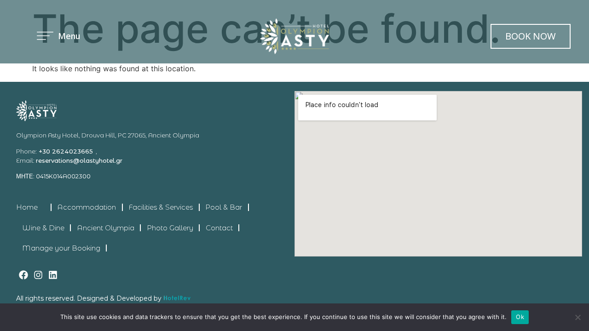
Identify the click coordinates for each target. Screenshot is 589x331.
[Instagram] (38, 275)
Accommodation (86, 207)
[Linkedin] (53, 275)
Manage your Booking (61, 248)
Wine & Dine (43, 227)
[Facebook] (23, 275)
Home (27, 207)
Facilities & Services (160, 207)
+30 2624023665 (65, 151)
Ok (520, 316)
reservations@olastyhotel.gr (79, 160)
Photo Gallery (170, 227)
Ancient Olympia (105, 227)
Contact (219, 227)
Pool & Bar (223, 207)
